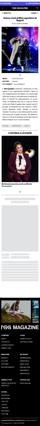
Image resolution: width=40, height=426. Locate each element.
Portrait (5, 364)
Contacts (5, 342)
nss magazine (25, 358)
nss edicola (25, 373)
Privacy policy (26, 339)
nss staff (14, 81)
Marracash (16, 126)
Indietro (7, 13)
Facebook (5, 395)
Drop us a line (25, 383)
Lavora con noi (7, 345)
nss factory (6, 348)
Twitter (4, 401)
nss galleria (25, 367)
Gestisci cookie (26, 342)
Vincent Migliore (19, 84)
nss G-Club (24, 364)
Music (4, 78)
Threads (4, 408)
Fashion (4, 358)
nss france (24, 370)
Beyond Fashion (7, 367)
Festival (6, 126)
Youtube (4, 414)
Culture (4, 361)
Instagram (5, 398)
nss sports (24, 361)
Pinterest (5, 411)
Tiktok (4, 405)
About (4, 339)
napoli (26, 126)
